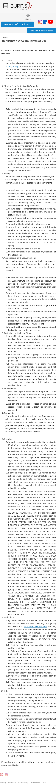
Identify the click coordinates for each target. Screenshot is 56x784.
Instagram (40, 22)
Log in (44, 782)
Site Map (3, 782)
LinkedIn (45, 22)
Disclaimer (12, 782)
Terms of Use (35, 782)
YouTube (51, 22)
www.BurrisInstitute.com (35, 626)
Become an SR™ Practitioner (17, 24)
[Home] (20, 7)
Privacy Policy (11, 66)
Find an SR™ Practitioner (41, 30)
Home (4, 37)
